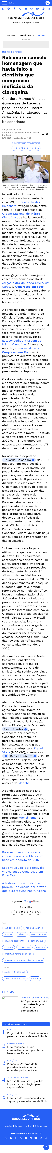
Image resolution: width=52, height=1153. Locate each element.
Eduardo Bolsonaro (17, 460)
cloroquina (24, 947)
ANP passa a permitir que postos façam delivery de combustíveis (34, 1006)
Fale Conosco (41, 1126)
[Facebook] (14, 8)
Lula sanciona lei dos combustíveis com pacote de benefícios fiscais (25, 1050)
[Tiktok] (43, 8)
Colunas (18, 1126)
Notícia (34, 979)
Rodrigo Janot (33, 928)
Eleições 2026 (27, 35)
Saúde (7, 972)
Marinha (23, 783)
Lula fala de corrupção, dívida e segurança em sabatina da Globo (28, 1099)
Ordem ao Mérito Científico (17, 954)
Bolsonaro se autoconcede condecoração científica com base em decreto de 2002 (22, 856)
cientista (40, 947)
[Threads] (49, 8)
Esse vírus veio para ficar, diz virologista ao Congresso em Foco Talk (23, 871)
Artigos (29, 1126)
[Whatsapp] (3, 8)
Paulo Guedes (13, 729)
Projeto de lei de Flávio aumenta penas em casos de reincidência (27, 1035)
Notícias (11, 35)
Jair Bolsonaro (12, 928)
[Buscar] (47, 3)
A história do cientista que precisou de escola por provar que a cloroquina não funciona (24, 886)
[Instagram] (31, 8)
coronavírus (37, 941)
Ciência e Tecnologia (14, 979)
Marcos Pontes (38, 934)
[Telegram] (9, 8)
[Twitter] (20, 8)
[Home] (26, 15)
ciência (21, 934)
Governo (21, 972)
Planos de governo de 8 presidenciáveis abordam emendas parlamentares (22, 1067)
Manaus (8, 934)
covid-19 (8, 947)
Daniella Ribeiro (21, 756)
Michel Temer (28, 817)
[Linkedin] (26, 8)
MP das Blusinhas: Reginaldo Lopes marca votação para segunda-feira (25, 1084)
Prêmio (41, 35)
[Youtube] (37, 8)
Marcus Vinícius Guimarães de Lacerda (23, 960)
